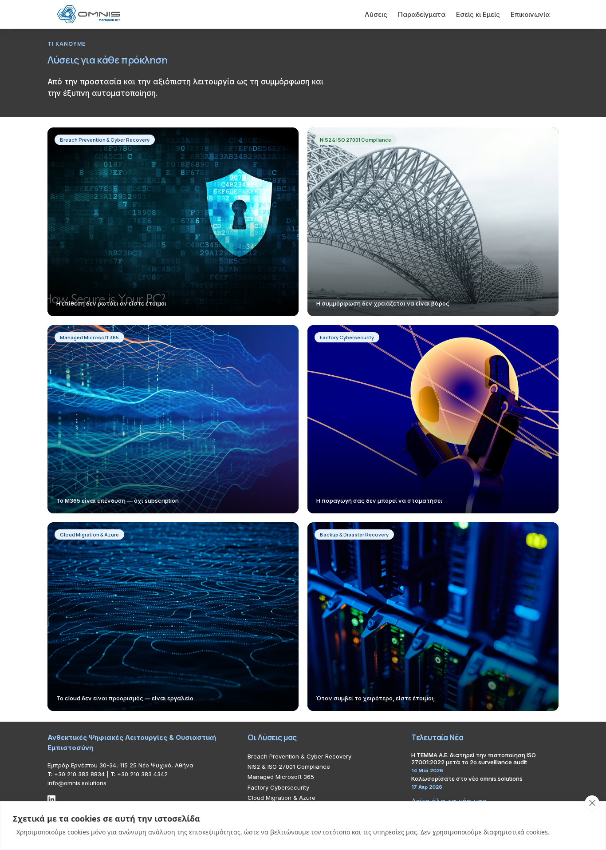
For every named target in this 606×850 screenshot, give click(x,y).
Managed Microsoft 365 (281, 776)
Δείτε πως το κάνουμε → (97, 235)
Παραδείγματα (421, 14)
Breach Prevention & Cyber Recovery (299, 756)
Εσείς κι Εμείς (478, 14)
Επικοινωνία (530, 14)
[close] (592, 802)
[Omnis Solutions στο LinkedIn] (51, 799)
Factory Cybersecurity (278, 787)
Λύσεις (376, 14)
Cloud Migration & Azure (281, 797)
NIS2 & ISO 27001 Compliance (289, 766)
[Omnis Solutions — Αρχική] (88, 14)
